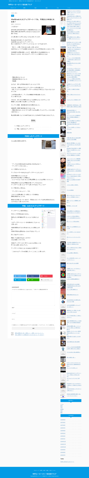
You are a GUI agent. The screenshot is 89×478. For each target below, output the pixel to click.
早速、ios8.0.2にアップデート (25, 129)
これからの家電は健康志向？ (73, 279)
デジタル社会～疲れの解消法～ (73, 352)
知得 (35, 7)
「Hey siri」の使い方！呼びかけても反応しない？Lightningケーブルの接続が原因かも (74, 49)
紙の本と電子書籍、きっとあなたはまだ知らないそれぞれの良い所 (73, 144)
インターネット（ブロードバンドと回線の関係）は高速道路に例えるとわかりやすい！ (73, 70)
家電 (24, 7)
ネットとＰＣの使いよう (72, 367)
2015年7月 (62, 427)
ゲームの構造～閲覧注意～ (73, 252)
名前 (13, 307)
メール (14, 313)
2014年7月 (62, 455)
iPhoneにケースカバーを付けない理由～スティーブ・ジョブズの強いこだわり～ (74, 12)
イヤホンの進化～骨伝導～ (73, 184)
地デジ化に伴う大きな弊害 (73, 263)
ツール (69, 7)
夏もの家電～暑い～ (71, 357)
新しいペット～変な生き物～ (73, 221)
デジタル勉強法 (70, 190)
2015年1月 (62, 438)
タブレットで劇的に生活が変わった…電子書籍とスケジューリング (74, 80)
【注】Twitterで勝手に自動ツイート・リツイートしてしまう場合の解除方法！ (74, 28)
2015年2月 (62, 436)
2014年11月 (63, 444)
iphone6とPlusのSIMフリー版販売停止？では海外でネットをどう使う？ (74, 150)
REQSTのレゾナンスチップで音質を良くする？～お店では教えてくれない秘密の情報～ (74, 75)
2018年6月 (62, 419)
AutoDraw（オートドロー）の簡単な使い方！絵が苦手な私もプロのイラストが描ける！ (74, 44)
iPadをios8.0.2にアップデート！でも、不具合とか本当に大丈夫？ (74, 375)
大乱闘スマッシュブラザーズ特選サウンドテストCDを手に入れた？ (74, 85)
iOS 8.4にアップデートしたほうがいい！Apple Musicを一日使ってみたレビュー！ (74, 176)
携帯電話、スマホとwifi (72, 205)
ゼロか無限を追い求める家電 (73, 341)
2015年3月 (62, 433)
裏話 (46, 7)
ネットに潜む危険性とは (72, 289)
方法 (58, 7)
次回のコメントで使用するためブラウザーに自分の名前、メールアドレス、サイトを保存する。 (34, 325)
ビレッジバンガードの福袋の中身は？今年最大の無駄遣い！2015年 (73, 117)
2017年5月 (62, 422)
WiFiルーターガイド (13, 1)
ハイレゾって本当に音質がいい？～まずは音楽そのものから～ (73, 218)
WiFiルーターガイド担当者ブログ (26, 1)
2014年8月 (62, 452)
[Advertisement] (33, 66)
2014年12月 (63, 441)
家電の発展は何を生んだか (73, 294)
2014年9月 (62, 449)
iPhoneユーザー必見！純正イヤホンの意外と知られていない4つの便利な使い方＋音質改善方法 (74, 23)
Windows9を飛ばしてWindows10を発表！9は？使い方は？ (73, 112)
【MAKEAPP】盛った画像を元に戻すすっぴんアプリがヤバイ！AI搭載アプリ (74, 17)
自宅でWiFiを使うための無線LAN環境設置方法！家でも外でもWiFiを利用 (74, 286)
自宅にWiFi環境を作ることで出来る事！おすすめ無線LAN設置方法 (74, 322)
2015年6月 (62, 430)
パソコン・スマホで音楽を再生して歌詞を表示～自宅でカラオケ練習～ (73, 59)
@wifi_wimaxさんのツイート (67, 461)
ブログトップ (13, 7)
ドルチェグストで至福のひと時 (73, 99)
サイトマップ (38, 1)
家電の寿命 (69, 132)
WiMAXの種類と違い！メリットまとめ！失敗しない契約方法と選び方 (74, 327)
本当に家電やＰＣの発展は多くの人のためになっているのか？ (29, 334)
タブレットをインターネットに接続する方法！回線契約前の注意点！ (73, 364)
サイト (13, 319)
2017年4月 (62, 425)
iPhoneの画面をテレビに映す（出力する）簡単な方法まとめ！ (73, 33)
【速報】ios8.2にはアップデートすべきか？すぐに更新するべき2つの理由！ (74, 275)
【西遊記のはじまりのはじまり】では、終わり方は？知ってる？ (73, 54)
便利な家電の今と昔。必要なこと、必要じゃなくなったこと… (29, 333)
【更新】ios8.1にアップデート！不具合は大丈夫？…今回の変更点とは (74, 171)
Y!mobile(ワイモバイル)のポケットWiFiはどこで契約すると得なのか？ (74, 385)
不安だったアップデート (23, 126)
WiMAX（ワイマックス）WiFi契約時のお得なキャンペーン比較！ (74, 333)
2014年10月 (63, 446)
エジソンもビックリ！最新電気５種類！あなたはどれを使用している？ (73, 160)
